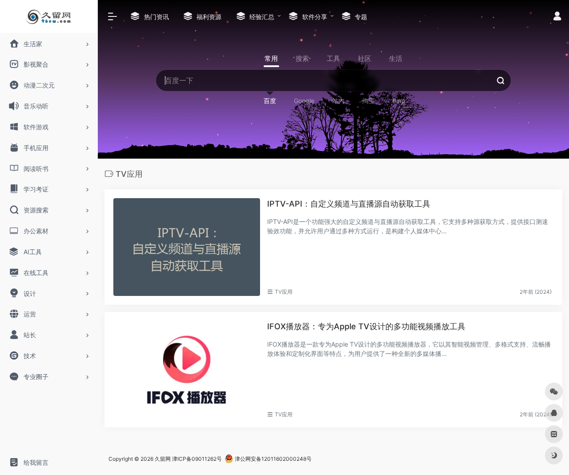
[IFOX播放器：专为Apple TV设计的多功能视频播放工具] (186, 370)
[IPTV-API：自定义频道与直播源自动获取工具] (186, 247)
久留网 (163, 458)
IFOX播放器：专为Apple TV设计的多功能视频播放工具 (366, 326)
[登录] (557, 17)
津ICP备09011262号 (197, 458)
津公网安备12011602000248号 (272, 458)
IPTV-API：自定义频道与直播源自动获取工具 (348, 203)
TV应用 (284, 291)
